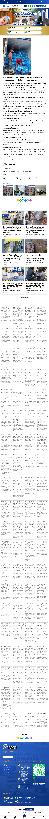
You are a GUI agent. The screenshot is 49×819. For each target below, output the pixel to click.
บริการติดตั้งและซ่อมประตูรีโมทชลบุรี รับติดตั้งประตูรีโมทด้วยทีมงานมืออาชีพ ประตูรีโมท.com (42, 350)
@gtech (30, 29)
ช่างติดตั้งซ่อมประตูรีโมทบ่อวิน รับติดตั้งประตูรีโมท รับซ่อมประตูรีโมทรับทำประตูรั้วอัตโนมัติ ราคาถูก (6, 481)
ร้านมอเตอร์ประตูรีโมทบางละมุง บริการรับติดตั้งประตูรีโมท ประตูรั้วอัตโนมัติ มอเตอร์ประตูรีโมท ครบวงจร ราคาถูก (42, 372)
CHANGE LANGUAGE (21, 809)
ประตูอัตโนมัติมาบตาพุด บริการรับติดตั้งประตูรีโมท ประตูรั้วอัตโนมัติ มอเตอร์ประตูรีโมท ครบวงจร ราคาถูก (6, 525)
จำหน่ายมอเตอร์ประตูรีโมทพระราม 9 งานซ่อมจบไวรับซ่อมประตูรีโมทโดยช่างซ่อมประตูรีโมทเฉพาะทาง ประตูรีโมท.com (42, 716)
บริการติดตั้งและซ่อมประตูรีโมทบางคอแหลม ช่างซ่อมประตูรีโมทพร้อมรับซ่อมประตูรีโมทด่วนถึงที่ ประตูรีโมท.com (30, 481)
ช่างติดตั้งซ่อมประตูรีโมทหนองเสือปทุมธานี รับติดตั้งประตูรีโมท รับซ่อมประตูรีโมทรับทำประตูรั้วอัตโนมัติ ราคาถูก (18, 692)
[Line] (20, 200)
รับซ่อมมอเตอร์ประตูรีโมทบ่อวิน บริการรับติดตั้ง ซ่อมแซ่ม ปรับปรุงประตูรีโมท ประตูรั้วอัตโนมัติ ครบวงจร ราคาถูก (42, 627)
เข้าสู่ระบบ (38, 2)
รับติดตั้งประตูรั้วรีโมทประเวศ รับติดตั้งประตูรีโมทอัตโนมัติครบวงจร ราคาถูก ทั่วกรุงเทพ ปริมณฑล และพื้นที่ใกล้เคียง (42, 331)
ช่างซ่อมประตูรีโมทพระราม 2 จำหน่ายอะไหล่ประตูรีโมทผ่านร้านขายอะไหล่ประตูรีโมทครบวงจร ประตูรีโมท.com (42, 691)
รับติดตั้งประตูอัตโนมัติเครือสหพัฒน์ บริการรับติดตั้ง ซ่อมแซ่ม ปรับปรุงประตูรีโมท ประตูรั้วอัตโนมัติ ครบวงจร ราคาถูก (30, 692)
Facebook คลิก (34, 178)
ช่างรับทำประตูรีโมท (18, 160)
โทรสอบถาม (13, 28)
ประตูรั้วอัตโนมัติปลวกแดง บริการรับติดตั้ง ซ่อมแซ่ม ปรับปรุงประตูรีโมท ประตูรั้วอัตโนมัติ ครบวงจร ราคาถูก (42, 458)
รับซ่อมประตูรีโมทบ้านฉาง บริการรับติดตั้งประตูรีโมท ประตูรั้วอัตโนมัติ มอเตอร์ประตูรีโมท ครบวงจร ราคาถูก (29, 331)
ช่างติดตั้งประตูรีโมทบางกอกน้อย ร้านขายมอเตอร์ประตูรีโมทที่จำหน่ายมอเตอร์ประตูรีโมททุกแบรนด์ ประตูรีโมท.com (6, 651)
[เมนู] (15, 817)
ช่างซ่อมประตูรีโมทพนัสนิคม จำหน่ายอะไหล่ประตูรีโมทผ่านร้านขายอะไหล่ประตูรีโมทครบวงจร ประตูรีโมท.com (42, 568)
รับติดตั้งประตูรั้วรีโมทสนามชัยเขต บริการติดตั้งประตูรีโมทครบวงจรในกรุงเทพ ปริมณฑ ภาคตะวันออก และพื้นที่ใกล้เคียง (5, 351)
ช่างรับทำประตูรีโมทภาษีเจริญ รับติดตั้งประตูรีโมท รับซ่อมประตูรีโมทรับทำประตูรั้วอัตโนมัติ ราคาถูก (6, 438)
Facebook (13, 32)
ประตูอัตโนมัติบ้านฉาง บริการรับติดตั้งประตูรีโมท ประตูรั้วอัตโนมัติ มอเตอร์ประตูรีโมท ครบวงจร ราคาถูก (5, 588)
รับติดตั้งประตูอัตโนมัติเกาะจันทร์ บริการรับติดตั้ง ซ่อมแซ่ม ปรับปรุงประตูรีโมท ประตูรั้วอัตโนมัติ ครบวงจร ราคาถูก (18, 393)
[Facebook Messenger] (25, 200)
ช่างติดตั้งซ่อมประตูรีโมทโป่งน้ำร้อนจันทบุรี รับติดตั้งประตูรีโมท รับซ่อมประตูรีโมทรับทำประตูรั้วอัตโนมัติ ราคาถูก (18, 672)
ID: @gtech (21, 179)
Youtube (19, 801)
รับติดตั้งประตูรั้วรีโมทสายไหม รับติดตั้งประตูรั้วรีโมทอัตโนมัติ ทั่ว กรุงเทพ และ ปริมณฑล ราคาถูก (30, 525)
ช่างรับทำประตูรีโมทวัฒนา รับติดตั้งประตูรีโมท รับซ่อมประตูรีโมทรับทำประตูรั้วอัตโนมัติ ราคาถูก (30, 607)
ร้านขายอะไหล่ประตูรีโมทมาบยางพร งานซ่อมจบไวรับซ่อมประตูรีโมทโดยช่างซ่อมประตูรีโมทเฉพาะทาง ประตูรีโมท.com (36, 229)
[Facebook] (23, 200)
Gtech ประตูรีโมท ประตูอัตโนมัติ (24, 802)
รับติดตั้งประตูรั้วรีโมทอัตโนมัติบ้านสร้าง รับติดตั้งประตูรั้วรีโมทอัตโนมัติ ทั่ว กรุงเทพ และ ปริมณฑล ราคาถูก (18, 351)
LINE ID (30, 28)
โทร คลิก (7, 178)
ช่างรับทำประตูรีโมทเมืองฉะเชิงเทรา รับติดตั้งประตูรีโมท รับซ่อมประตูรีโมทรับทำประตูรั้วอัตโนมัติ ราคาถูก (30, 438)
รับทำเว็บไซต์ (42, 812)
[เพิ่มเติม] (44, 817)
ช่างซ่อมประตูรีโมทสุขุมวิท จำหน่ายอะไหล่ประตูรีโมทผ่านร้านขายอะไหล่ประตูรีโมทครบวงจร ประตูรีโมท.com (42, 481)
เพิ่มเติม (44, 818)
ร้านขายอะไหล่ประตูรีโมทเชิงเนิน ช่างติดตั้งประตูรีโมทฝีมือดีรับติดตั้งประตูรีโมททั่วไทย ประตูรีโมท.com (35, 286)
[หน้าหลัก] (5, 817)
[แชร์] (34, 817)
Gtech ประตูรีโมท (14, 33)
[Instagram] (30, 200)
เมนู (14, 818)
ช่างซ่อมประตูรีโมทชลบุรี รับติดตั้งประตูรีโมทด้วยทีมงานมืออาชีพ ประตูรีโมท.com (6, 627)
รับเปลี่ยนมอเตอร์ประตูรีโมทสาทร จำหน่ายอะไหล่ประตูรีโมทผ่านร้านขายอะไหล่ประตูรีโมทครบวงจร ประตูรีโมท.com (18, 311)
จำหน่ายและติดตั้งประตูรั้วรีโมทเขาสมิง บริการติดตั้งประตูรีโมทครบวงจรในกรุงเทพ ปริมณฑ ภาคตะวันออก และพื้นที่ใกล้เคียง (18, 372)
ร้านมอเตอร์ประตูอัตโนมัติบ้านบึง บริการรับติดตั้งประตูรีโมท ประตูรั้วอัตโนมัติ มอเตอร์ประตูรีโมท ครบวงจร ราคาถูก (6, 716)
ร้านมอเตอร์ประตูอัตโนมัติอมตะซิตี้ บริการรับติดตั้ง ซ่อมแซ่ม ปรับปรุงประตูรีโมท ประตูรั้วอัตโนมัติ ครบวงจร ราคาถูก (18, 526)
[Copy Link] (18, 200)
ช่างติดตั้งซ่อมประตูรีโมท (9, 160)
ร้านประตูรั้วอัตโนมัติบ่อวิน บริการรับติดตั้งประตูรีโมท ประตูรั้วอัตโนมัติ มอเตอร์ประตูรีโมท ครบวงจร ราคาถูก (42, 607)
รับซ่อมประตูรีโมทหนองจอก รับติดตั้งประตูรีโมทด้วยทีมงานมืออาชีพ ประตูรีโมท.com (6, 310)
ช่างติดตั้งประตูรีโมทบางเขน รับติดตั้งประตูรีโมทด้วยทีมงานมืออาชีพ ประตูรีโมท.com (6, 607)
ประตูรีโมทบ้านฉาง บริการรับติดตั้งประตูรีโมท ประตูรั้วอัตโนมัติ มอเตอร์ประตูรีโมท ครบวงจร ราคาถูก (42, 671)
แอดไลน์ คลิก (20, 178)
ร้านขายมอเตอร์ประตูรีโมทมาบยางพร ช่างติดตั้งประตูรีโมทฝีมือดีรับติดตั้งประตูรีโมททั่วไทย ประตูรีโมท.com (12, 229)
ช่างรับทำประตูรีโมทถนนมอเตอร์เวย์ (30, 160)
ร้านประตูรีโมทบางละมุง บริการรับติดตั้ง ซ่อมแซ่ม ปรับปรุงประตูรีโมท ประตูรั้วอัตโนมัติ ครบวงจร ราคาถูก (42, 650)
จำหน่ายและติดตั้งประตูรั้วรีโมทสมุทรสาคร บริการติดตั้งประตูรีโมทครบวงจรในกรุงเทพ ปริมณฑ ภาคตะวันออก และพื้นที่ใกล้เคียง (25, 766)
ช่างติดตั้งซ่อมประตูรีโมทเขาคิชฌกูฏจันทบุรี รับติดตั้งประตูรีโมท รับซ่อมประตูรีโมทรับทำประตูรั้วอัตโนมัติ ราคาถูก (6, 415)
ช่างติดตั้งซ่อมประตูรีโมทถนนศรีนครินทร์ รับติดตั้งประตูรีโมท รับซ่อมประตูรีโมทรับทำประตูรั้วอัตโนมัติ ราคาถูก (42, 311)
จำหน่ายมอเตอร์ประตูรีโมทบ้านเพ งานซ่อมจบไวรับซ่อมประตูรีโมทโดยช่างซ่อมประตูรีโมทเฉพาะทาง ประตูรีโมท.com (18, 627)
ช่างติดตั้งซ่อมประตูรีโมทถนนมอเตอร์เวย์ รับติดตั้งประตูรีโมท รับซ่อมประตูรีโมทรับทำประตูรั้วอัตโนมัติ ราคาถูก (30, 458)
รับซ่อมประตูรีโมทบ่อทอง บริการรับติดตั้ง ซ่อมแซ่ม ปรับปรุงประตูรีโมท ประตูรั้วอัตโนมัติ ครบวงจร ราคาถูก (42, 545)
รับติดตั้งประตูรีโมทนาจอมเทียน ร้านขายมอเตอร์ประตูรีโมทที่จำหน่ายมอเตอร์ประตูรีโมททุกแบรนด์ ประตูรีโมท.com (18, 568)
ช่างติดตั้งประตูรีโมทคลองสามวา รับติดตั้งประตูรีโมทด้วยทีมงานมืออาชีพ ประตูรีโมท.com (6, 671)
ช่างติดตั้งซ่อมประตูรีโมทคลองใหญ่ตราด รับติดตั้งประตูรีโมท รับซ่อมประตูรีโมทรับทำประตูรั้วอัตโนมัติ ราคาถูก (30, 350)
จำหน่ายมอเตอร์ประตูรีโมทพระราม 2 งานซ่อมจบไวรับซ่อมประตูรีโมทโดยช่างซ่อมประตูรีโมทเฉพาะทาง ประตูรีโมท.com (25, 788)
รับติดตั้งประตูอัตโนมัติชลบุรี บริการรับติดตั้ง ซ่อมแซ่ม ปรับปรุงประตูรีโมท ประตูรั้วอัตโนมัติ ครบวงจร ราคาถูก (30, 716)
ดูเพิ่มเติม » (5, 236)
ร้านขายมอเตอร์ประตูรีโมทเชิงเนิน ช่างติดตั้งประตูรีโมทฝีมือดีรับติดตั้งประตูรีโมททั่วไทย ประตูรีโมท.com (13, 286)
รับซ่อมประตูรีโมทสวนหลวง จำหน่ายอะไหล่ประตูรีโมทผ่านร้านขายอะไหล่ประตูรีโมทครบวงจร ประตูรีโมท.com (18, 331)
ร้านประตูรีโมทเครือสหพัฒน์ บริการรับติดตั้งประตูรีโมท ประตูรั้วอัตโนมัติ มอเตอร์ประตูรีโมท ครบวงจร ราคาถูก (42, 505)
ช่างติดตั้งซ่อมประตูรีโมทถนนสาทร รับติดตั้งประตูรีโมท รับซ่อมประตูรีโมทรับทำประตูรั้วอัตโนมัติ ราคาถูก (30, 568)
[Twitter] (28, 200)
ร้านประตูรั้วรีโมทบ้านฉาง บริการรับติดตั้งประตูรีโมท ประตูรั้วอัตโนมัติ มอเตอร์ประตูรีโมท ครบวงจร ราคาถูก (5, 331)
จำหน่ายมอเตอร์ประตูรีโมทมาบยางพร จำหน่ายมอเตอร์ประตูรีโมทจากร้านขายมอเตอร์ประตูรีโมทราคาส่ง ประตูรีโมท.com (35, 257)
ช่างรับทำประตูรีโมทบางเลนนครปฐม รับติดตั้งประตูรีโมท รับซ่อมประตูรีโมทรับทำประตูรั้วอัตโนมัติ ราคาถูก (30, 588)
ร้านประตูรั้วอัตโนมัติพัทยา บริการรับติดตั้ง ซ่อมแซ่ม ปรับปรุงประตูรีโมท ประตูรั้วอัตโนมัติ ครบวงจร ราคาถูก (30, 505)
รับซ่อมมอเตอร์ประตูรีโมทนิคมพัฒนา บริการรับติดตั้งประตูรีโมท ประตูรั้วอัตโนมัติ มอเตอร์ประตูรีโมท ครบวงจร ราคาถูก (30, 651)
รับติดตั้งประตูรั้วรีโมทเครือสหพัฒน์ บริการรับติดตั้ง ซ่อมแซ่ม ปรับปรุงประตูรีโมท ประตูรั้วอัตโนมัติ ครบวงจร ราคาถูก (18, 608)
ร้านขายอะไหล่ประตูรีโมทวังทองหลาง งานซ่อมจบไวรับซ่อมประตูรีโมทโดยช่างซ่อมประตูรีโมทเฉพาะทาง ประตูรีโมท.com (6, 372)
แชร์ (34, 818)
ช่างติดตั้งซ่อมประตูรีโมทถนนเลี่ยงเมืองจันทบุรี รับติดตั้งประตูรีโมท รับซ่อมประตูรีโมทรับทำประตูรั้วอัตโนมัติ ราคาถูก (18, 459)
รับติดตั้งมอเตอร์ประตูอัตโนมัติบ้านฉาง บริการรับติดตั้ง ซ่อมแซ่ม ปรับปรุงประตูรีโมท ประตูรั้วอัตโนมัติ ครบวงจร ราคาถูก (25, 781)
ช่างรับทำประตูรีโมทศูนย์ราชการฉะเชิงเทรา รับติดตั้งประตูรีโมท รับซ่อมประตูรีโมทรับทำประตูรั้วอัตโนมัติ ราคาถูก (18, 651)
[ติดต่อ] (24, 815)
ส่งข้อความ (30, 32)
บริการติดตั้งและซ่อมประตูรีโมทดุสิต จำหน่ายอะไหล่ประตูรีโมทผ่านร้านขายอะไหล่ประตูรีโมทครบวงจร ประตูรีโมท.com (30, 415)
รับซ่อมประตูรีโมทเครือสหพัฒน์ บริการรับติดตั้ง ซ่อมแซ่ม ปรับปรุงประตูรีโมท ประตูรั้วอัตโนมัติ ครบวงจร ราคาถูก (30, 671)
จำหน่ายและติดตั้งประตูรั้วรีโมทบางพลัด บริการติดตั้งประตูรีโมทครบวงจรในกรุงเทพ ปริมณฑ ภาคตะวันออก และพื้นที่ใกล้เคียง (42, 439)
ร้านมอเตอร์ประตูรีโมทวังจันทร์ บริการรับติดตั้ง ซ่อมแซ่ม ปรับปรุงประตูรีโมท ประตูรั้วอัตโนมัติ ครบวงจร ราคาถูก (18, 545)
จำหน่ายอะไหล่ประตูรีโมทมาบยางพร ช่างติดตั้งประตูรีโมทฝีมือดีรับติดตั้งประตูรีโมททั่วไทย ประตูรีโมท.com (12, 257)
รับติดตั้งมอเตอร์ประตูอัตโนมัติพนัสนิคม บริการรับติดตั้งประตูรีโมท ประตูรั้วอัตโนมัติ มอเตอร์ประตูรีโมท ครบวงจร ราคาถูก (18, 716)
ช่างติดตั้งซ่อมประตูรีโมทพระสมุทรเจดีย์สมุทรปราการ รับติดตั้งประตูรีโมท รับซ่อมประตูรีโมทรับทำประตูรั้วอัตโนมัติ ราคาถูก (42, 526)
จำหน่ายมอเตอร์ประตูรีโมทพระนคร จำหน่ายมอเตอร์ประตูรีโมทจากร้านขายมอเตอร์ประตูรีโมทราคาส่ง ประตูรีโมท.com (6, 393)
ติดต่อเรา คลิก (41, 5)
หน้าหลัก (5, 818)
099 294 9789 (41, 6)
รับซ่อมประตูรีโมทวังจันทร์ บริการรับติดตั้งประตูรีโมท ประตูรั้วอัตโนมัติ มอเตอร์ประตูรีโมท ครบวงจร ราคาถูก (42, 393)
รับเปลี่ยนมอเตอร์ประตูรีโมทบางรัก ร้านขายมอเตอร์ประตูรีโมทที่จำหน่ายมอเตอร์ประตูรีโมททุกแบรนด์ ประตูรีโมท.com (30, 393)
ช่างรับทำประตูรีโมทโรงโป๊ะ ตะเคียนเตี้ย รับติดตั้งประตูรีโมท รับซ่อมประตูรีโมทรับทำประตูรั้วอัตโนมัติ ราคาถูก (18, 588)
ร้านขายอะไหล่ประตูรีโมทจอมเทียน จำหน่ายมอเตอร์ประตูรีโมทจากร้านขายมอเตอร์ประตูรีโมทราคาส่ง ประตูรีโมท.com (42, 588)
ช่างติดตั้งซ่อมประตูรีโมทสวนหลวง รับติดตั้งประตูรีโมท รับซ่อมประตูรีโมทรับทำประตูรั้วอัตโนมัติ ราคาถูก (18, 438)
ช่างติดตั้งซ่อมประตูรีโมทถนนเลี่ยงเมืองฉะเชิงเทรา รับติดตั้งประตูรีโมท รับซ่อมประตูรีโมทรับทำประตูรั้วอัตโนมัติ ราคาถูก (6, 506)
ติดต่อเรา (34, 2)
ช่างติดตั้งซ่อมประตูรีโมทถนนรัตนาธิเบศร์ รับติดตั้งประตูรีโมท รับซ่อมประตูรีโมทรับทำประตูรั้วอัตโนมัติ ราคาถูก (6, 568)
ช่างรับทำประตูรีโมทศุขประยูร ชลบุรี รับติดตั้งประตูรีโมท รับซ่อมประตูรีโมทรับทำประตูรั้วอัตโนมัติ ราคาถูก (30, 311)
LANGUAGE (44, 1)
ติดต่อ (24, 818)
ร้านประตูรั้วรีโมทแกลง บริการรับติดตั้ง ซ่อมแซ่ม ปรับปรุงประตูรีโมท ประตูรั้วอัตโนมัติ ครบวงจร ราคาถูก (18, 505)
